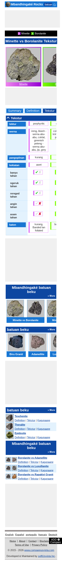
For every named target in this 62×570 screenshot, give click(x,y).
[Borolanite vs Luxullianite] (11, 468)
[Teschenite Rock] (9, 418)
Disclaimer (45, 541)
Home (13, 541)
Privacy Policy (39, 545)
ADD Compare (55, 541)
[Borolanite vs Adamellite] (11, 460)
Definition (33, 111)
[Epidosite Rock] (9, 435)
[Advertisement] (32, 19)
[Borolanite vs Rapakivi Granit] (11, 476)
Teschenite (21, 416)
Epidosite (20, 433)
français (42, 534)
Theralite (20, 424)
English (9, 534)
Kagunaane (43, 420)
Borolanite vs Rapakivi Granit (35, 474)
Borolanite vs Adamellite (32, 457)
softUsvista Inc (46, 556)
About (22, 541)
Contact (32, 541)
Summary (14, 111)
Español (19, 534)
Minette (23, 84)
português (31, 534)
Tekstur (50, 111)
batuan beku (52, 4)
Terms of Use (22, 545)
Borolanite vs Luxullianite (33, 466)
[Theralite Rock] (9, 426)
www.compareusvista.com (39, 550)
